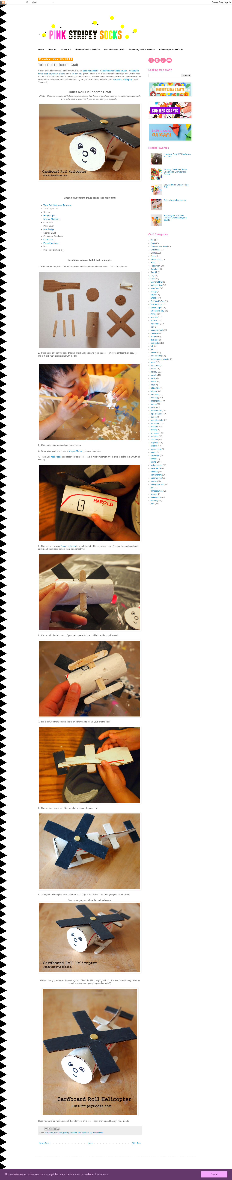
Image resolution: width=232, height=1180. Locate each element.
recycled (73, 1132)
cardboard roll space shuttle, (114, 71)
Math (153, 279)
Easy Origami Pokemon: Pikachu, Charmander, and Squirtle (175, 217)
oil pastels (155, 388)
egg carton (155, 343)
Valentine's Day (157, 311)
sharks (153, 452)
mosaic (154, 375)
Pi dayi (154, 292)
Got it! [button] (214, 1174)
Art (152, 240)
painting (66, 1132)
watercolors (156, 497)
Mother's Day (156, 285)
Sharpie (154, 298)
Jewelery (154, 269)
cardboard (49, 1132)
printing (154, 430)
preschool (155, 423)
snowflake (155, 456)
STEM (153, 295)
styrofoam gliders (57, 74)
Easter (153, 256)
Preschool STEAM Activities (87, 50)
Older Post (136, 1143)
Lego (153, 275)
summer (154, 472)
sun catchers (156, 475)
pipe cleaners (156, 414)
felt (152, 349)
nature (153, 382)
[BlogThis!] (49, 1128)
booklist (154, 320)
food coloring (156, 356)
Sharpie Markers (50, 219)
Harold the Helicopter (122, 79)
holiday (154, 372)
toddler (154, 481)
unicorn (154, 494)
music (153, 378)
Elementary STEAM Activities (142, 50)
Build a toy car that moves (175, 200)
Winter (153, 314)
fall (152, 346)
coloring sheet (157, 330)
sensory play (156, 449)
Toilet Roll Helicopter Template (57, 205)
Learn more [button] (101, 1174)
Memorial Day (157, 282)
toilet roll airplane (90, 71)
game (153, 362)
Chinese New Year (159, 246)
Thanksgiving (156, 304)
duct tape (155, 340)
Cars (153, 243)
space (153, 459)
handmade (58, 1132)
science (154, 446)
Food (153, 262)
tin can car (76, 74)
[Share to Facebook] (55, 1128)
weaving (154, 500)
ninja (153, 385)
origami (154, 391)
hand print (155, 365)
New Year (155, 288)
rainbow (154, 439)
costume (154, 333)
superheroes (156, 478)
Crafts (153, 253)
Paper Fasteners (51, 243)
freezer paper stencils (160, 359)
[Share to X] (52, 1128)
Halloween (155, 266)
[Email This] (46, 1128)
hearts (153, 369)
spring (153, 462)
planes (154, 417)
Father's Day (156, 259)
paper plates (156, 401)
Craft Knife (48, 239)
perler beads (156, 410)
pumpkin (154, 436)
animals (154, 317)
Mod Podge (48, 229)
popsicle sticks (157, 420)
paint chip (155, 394)
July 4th (154, 272)
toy (91, 1132)
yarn (153, 504)
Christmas (155, 250)
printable (154, 427)
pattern (154, 407)
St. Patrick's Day (157, 301)
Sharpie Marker (75, 451)
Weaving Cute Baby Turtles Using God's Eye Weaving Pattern (175, 171)
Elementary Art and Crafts (171, 50)
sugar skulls (156, 468)
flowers (154, 353)
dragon (154, 336)
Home (41, 50)
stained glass (156, 465)
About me (52, 50)
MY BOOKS (66, 50)
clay (152, 327)
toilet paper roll (83, 1132)
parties (154, 404)
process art (155, 433)
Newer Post (44, 1143)
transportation (98, 1132)
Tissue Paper (156, 308)
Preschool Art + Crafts (114, 50)
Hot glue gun (49, 215)
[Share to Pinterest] (57, 1128)
